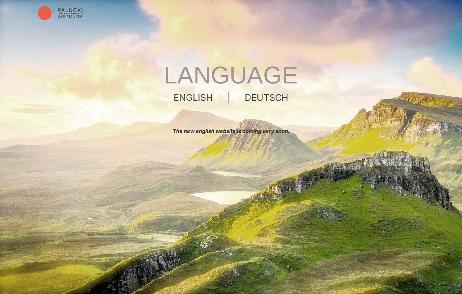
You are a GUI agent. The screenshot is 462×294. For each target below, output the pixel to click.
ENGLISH (193, 97)
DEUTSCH (266, 97)
